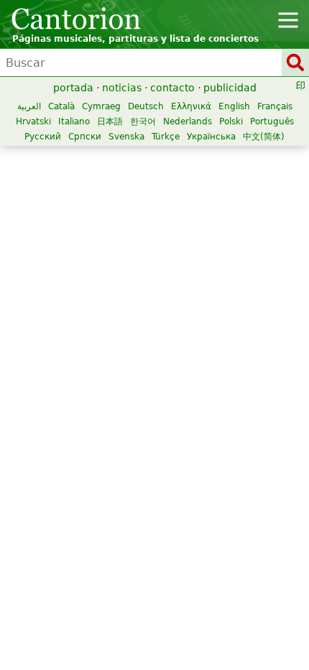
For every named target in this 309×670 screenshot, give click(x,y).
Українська (211, 137)
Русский (42, 137)
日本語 (110, 121)
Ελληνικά (191, 106)
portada (73, 87)
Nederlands (187, 121)
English (234, 106)
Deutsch (146, 106)
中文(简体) (264, 137)
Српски (84, 137)
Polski (231, 121)
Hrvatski (33, 121)
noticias (122, 87)
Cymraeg (101, 106)
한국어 (143, 121)
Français (274, 106)
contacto (172, 87)
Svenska (126, 137)
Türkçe (166, 137)
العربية (29, 106)
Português (272, 121)
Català (61, 106)
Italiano (74, 121)
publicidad (230, 87)
